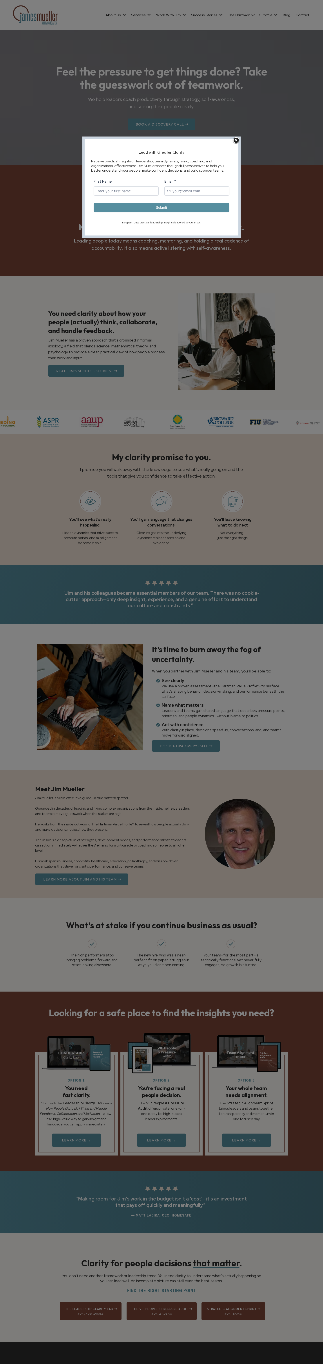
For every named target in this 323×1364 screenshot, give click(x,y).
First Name (103, 181)
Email (170, 181)
